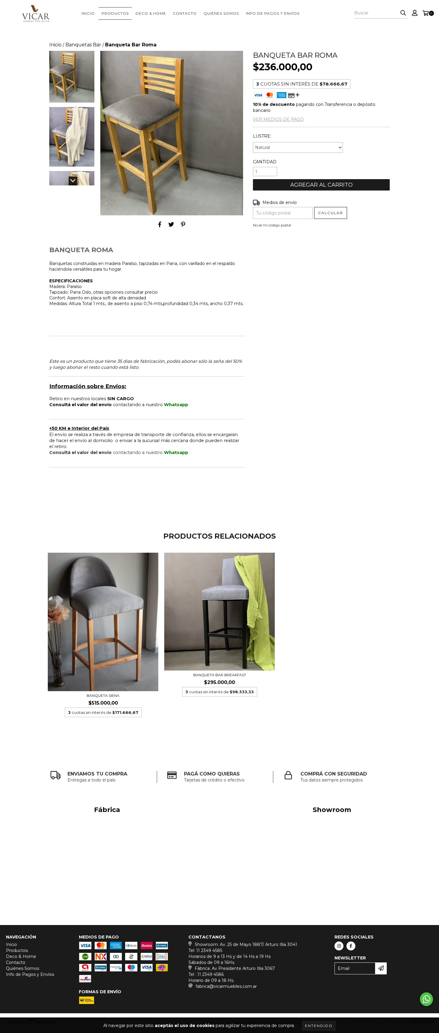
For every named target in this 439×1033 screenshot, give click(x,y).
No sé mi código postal (272, 225)
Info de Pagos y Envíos (273, 13)
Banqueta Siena (103, 695)
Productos (115, 13)
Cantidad (265, 161)
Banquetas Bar (83, 45)
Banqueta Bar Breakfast (219, 675)
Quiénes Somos (221, 13)
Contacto (185, 13)
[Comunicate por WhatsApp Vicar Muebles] (426, 999)
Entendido (319, 1025)
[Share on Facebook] (159, 224)
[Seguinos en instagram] (338, 945)
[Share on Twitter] (171, 224)
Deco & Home (151, 13)
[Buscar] (403, 13)
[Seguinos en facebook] (350, 945)
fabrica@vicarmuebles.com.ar (226, 986)
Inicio (88, 13)
